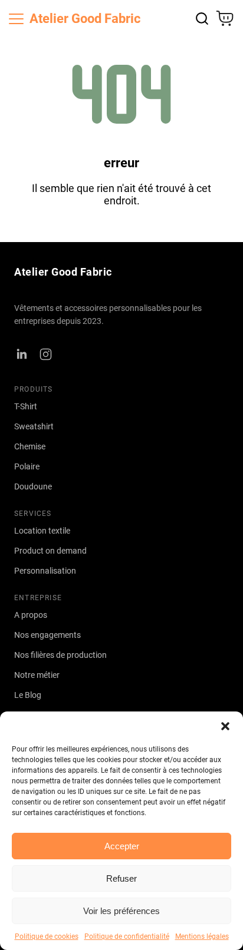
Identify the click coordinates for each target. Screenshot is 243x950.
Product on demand (50, 550)
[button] (225, 726)
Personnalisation (45, 570)
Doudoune (33, 486)
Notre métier (37, 675)
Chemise (29, 446)
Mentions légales (202, 936)
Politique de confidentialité (126, 936)
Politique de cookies (46, 936)
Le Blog (27, 695)
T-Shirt (25, 406)
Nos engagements (47, 635)
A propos (30, 615)
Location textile (42, 530)
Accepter (121, 846)
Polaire (27, 466)
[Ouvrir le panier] (224, 18)
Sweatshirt (34, 426)
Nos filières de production (60, 655)
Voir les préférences (121, 911)
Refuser (121, 878)
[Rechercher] (202, 18)
